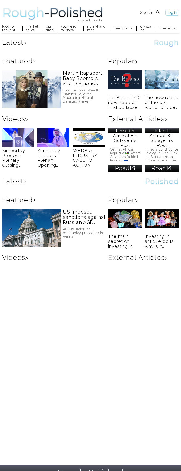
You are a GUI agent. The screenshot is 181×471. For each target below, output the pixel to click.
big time (49, 28)
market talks (32, 28)
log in (172, 12)
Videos (15, 119)
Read (125, 168)
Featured (19, 61)
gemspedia (123, 28)
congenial (168, 28)
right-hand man (96, 28)
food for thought (9, 28)
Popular (123, 61)
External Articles (138, 119)
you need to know (69, 28)
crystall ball (146, 28)
